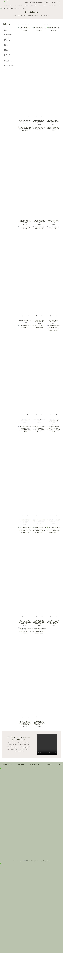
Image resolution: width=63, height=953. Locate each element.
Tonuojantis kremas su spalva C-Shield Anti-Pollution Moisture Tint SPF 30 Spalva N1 (53, 520)
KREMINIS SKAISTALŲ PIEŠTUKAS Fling (53, 321)
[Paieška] (54, 2)
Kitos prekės (52, 6)
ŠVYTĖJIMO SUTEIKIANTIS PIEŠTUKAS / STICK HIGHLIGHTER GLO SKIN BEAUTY (25, 521)
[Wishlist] (56, 2)
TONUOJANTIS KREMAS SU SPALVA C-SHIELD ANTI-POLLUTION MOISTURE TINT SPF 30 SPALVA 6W (39, 723)
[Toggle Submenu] (14, 30)
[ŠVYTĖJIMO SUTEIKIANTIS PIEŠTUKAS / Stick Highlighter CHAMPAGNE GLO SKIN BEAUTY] (53, 371)
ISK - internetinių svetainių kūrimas (42, 860)
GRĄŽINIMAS (48, 764)
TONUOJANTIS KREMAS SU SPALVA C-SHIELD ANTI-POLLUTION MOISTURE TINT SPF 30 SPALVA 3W (39, 622)
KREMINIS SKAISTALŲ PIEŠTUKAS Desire (39, 321)
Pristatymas (21, 764)
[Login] (52, 2)
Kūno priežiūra (43, 6)
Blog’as (26, 2)
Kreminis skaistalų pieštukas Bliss (25, 320)
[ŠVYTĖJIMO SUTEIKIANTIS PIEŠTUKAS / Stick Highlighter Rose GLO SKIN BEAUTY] (39, 472)
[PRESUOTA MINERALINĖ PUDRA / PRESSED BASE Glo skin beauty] (39, 73)
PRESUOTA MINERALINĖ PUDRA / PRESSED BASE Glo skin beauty (39, 121)
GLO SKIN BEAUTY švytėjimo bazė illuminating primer (25, 121)
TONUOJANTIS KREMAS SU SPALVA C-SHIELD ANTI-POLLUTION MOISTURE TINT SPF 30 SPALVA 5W (25, 723)
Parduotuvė (47, 2)
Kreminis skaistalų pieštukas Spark (39, 420)
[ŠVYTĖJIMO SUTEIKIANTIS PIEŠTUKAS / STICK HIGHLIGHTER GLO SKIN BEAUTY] (25, 472)
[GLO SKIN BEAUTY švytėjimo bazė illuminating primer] (25, 73)
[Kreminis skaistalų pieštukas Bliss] (25, 272)
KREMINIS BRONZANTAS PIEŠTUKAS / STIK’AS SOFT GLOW (53, 221)
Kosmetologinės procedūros (36, 2)
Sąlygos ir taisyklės (7, 764)
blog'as (59, 764)
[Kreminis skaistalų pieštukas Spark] (39, 371)
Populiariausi (18, 6)
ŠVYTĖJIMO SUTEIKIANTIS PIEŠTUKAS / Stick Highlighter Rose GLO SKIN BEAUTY (39, 520)
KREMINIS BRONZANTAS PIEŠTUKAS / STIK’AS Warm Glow (39, 221)
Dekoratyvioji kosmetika (30, 6)
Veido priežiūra (8, 6)
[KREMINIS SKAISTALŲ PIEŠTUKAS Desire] (39, 272)
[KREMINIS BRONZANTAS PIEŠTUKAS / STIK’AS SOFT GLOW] (53, 172)
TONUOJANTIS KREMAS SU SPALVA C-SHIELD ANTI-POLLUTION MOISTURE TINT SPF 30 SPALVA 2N (25, 622)
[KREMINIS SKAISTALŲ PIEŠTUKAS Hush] (25, 371)
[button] (22, 116)
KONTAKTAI (31, 765)
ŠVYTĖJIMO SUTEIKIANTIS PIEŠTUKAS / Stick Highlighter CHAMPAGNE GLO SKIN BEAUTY (53, 421)
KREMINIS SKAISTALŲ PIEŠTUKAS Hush (25, 420)
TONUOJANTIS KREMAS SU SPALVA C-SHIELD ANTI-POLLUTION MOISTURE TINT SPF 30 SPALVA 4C (53, 622)
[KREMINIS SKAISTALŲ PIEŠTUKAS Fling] (53, 272)
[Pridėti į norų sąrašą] (28, 116)
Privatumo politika (34, 764)
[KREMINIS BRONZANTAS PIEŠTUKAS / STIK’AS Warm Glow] (39, 172)
